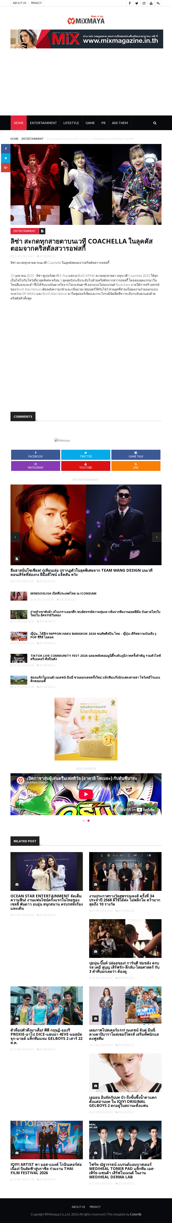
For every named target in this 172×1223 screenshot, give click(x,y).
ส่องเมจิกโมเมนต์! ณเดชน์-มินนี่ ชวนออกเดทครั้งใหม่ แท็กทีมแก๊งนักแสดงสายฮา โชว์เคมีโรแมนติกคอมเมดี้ (95, 679)
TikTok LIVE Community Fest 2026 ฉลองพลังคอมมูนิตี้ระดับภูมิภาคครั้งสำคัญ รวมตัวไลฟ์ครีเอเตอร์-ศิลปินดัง (95, 657)
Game (90, 123)
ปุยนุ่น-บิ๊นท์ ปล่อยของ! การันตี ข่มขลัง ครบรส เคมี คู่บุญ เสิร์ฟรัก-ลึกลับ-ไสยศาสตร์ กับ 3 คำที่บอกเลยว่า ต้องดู (124, 967)
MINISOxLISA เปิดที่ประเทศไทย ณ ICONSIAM (63, 593)
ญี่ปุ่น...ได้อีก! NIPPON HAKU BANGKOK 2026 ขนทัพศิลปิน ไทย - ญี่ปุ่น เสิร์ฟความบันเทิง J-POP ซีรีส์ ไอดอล (93, 635)
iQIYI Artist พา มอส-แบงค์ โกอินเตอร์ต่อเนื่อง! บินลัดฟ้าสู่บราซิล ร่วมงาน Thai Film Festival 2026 (46, 1168)
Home (18, 123)
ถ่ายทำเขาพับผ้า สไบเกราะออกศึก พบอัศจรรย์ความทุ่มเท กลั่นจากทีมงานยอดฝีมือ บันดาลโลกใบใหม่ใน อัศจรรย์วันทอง (83, 572)
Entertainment (43, 123)
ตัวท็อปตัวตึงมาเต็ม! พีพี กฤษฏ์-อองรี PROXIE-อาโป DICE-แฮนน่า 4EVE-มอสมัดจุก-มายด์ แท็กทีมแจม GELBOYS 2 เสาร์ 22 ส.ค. (46, 1036)
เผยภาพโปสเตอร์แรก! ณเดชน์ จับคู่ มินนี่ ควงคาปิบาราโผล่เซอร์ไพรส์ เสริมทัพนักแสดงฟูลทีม (124, 1034)
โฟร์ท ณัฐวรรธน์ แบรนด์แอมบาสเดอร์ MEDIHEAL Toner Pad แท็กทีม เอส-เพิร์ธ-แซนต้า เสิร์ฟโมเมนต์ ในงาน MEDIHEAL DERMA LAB (122, 1170)
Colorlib (135, 1214)
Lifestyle (71, 123)
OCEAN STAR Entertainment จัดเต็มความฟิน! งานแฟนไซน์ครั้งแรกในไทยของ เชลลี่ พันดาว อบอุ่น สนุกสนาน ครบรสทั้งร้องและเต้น (46, 902)
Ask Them (120, 123)
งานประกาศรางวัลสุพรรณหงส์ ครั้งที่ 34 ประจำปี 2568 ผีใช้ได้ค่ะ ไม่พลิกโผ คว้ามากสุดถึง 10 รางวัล (124, 900)
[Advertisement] (86, 84)
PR (103, 123)
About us (19, 3)
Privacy (36, 3)
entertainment (33, 138)
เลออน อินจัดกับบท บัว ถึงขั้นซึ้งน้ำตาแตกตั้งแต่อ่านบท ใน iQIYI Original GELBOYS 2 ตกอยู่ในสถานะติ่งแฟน (123, 1101)
